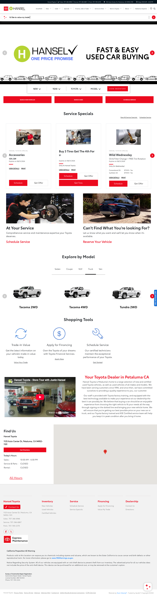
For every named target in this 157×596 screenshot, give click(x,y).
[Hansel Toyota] (14, 8)
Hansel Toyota (8, 593)
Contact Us (13, 506)
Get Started (97, 362)
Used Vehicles (47, 509)
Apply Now (59, 359)
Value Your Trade (21, 362)
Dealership (132, 501)
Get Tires (78, 182)
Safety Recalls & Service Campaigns (72, 593)
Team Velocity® (122, 593)
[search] (154, 8)
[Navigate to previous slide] (2, 53)
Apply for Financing (106, 506)
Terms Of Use (28, 593)
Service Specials (76, 509)
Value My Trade (104, 509)
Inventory (47, 501)
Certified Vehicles (49, 513)
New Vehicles (47, 506)
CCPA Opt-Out (91, 593)
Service (74, 501)
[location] (104, 2)
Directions (130, 509)
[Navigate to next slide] (155, 53)
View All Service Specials (128, 117)
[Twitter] (11, 531)
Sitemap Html (45, 593)
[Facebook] (5, 531)
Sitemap (37, 593)
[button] (105, 452)
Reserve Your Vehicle (97, 241)
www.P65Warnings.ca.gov (62, 558)
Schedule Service (145, 117)
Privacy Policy (18, 593)
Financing (103, 501)
